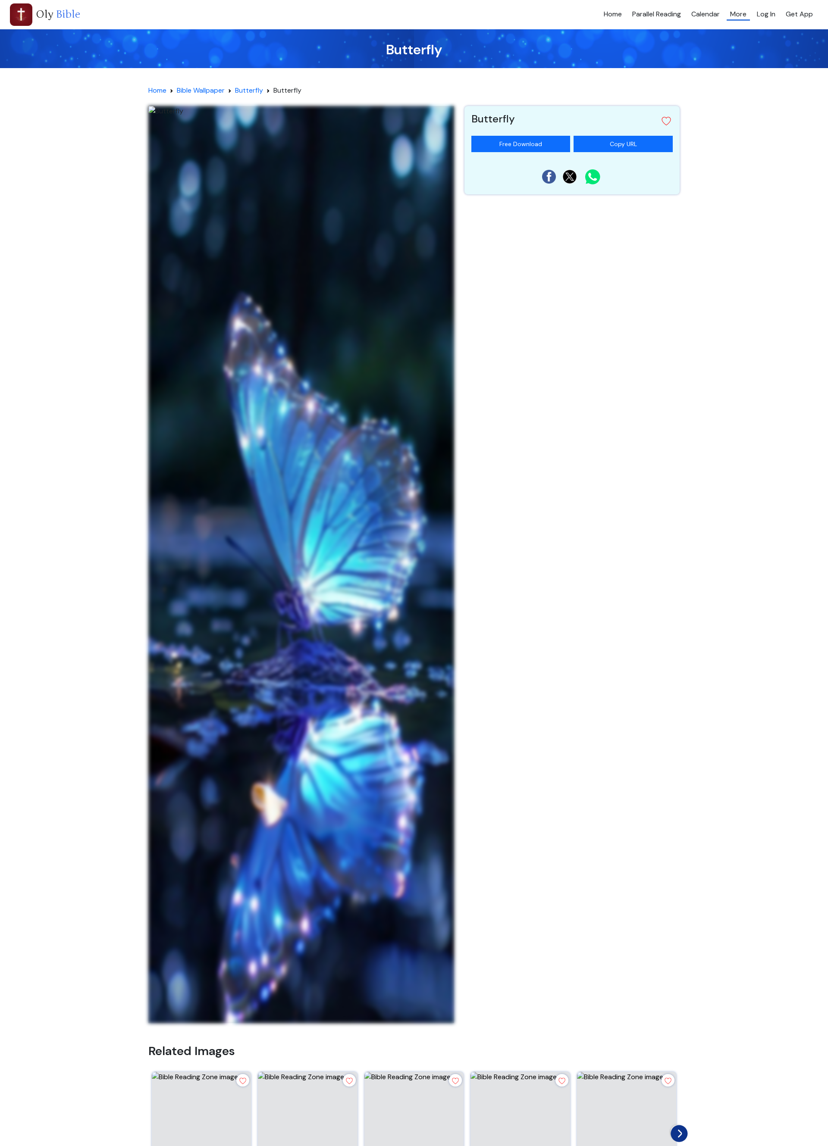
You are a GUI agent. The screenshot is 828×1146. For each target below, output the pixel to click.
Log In (766, 14)
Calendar (705, 14)
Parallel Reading (656, 14)
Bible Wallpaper (201, 90)
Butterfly (249, 90)
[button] (572, 121)
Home (613, 14)
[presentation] (677, 1131)
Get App (799, 14)
